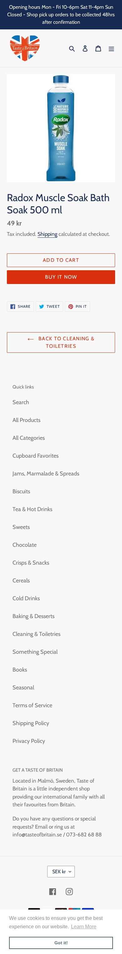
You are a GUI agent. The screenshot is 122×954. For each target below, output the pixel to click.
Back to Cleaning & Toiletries (65, 342)
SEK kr (59, 872)
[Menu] (111, 48)
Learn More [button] (83, 926)
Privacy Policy (29, 741)
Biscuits (21, 491)
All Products (26, 420)
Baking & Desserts (33, 616)
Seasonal (23, 687)
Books (20, 669)
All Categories (29, 437)
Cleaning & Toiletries (36, 634)
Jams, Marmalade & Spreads (46, 473)
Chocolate (25, 544)
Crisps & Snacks (31, 562)
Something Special (35, 651)
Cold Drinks (26, 598)
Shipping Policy (31, 723)
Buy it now (61, 277)
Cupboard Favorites (35, 455)
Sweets (21, 527)
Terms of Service (32, 705)
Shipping (47, 234)
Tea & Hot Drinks (32, 509)
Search (21, 402)
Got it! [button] (61, 942)
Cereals (21, 580)
